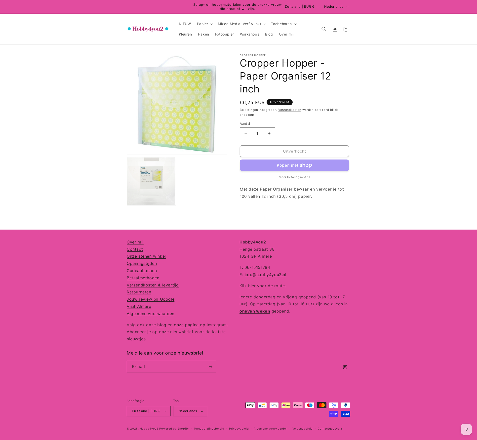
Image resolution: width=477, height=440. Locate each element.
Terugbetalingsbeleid (209, 428)
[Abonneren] (210, 366)
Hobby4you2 (149, 428)
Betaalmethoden (143, 277)
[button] (204, 24)
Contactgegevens (330, 428)
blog (161, 324)
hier (252, 285)
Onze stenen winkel (146, 256)
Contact (135, 249)
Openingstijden (142, 263)
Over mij (135, 242)
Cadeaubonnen (142, 270)
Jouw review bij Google (150, 299)
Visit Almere (139, 306)
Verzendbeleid (302, 428)
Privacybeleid (239, 428)
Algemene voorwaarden (150, 313)
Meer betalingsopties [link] (294, 177)
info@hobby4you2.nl (265, 274)
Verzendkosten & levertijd (153, 284)
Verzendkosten (289, 110)
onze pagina (186, 324)
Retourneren (139, 291)
